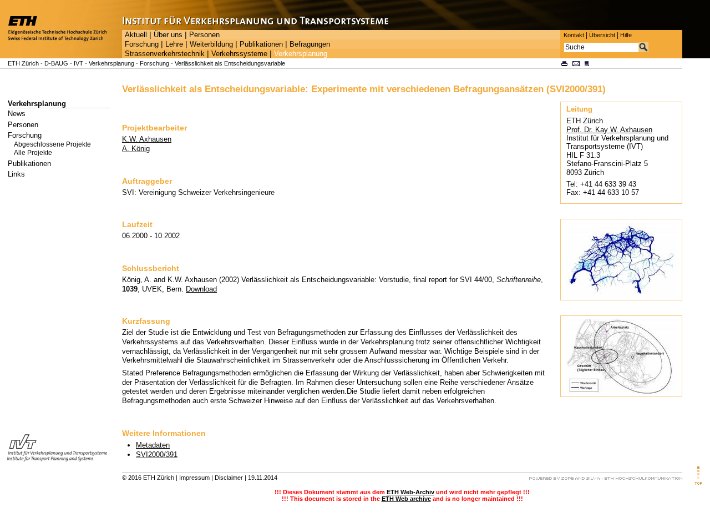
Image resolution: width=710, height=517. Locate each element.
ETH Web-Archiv (410, 492)
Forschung (142, 44)
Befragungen (310, 44)
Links (16, 174)
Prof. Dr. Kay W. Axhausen (609, 130)
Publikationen (261, 44)
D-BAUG (56, 63)
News (17, 113)
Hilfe (626, 35)
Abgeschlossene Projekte (52, 144)
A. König (136, 148)
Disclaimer (229, 477)
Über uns (168, 35)
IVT (78, 63)
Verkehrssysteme (239, 54)
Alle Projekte (33, 153)
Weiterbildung (211, 44)
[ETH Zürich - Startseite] (61, 56)
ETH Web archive (406, 498)
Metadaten (153, 445)
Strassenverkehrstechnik (165, 54)
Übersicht (602, 35)
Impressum (194, 477)
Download (201, 289)
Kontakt (574, 35)
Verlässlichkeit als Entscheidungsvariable (230, 63)
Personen (204, 35)
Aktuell (136, 35)
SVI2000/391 (157, 454)
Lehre (174, 44)
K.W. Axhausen (146, 139)
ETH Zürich (23, 63)
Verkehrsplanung (300, 54)
